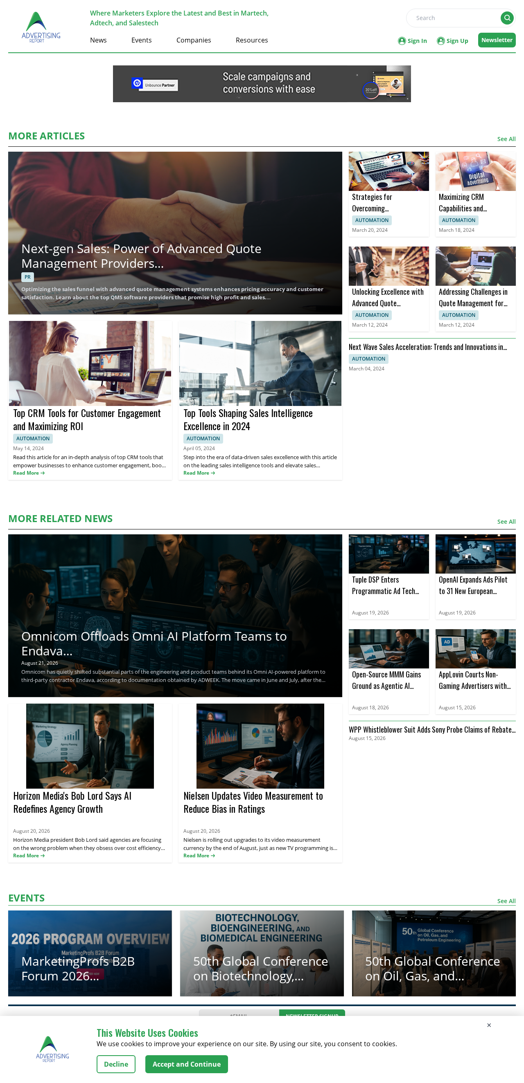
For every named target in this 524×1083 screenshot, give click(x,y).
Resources (252, 40)
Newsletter (497, 40)
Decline (116, 1064)
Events (141, 40)
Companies (193, 40)
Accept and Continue (187, 1064)
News (98, 40)
